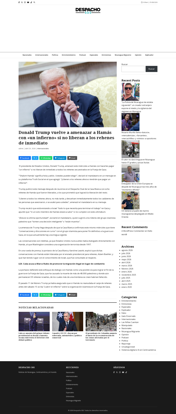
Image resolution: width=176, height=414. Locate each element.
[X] (22, 2)
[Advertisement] (88, 34)
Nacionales (27, 55)
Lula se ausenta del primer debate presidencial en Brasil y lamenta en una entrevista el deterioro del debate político (34, 336)
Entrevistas (106, 55)
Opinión (138, 55)
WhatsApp (47, 158)
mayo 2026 (126, 259)
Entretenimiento (69, 55)
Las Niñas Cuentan (130, 322)
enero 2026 (127, 271)
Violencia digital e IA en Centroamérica (139, 350)
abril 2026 (126, 262)
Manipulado (127, 325)
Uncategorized (128, 346)
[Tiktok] (31, 2)
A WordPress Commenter (133, 231)
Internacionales (41, 55)
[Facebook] (19, 2)
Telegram (61, 158)
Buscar (125, 64)
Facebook (25, 158)
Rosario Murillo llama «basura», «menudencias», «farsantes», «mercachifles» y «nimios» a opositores (139, 135)
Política (55, 55)
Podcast (82, 55)
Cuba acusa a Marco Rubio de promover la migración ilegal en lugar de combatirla (64, 263)
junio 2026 (126, 256)
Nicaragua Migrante (123, 55)
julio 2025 (126, 277)
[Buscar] (34, 2)
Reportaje (126, 343)
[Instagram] (25, 2)
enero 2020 (127, 287)
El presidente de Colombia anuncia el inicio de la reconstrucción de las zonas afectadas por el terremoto (101, 336)
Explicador (149, 55)
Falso (124, 313)
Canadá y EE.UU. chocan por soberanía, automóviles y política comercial (67, 335)
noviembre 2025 (129, 274)
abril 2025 (126, 281)
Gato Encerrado (129, 316)
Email (73, 158)
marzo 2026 (127, 265)
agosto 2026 (127, 250)
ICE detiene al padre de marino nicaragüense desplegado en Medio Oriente (137, 214)
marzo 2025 (127, 284)
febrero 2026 (127, 268)
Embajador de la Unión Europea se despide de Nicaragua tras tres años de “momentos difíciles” (139, 186)
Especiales (94, 55)
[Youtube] (28, 2)
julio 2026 (126, 253)
